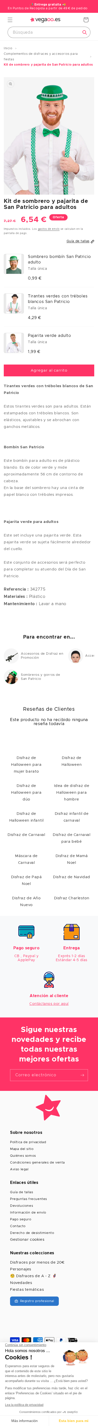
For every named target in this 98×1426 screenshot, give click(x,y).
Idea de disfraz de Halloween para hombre (71, 792)
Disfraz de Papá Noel (26, 880)
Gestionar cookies (27, 1239)
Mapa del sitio (21, 1149)
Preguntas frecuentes (28, 1199)
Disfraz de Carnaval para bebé (71, 838)
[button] (10, 19)
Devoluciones (21, 1206)
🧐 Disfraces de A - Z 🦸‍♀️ (33, 1276)
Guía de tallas (21, 1192)
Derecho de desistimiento (32, 1233)
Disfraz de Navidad (71, 877)
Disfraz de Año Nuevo (26, 901)
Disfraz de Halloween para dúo (26, 792)
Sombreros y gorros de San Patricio (40, 677)
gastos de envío (49, 229)
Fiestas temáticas (27, 1289)
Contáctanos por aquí (49, 1004)
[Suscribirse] (82, 1075)
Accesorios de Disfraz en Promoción (42, 655)
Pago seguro (20, 1219)
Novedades (21, 1283)
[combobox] (49, 32)
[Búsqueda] (84, 32)
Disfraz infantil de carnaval (71, 817)
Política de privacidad (28, 1142)
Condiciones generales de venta (37, 1162)
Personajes (20, 1269)
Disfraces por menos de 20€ (37, 1262)
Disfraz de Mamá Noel (72, 859)
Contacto (18, 1226)
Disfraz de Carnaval (26, 835)
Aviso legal (19, 1169)
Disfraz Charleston (71, 898)
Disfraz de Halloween (72, 761)
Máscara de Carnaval (26, 859)
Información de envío (28, 1212)
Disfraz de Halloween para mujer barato (26, 764)
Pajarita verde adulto (49, 336)
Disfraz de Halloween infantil (26, 817)
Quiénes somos (23, 1155)
